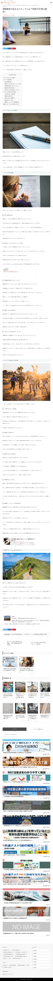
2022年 (34, 962)
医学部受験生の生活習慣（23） (21, 954)
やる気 (26, 634)
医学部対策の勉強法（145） (8, 956)
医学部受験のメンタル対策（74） (21, 952)
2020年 (34, 967)
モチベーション (30, 634)
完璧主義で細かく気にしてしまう (11, 85)
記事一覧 (27, 965)
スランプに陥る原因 (7, 79)
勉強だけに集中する (9, 96)
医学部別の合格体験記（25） (9, 952)
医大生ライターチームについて (8, 974)
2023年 (34, 959)
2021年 (34, 964)
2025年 (34, 953)
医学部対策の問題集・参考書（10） (21, 956)
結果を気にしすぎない (9, 100)
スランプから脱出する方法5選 (9, 91)
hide (14, 74)
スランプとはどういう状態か (9, 77)
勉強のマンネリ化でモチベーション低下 (13, 83)
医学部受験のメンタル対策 (10, 634)
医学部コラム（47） (7, 950)
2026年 (34, 950)
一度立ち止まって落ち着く (10, 94)
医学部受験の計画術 (12, 965)
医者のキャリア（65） (7, 958)
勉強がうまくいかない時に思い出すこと (11, 104)
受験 (39, 634)
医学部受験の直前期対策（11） (9, 954)
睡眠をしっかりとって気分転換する (12, 102)
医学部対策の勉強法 (18, 634)
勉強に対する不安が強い (10, 87)
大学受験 (45, 634)
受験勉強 (41, 634)
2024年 (34, 956)
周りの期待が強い (8, 81)
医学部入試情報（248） (16, 950)
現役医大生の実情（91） (17, 958)
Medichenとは (5, 965)
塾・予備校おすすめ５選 (7, 967)
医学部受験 (36, 634)
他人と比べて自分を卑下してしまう (12, 89)
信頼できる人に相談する (10, 98)
